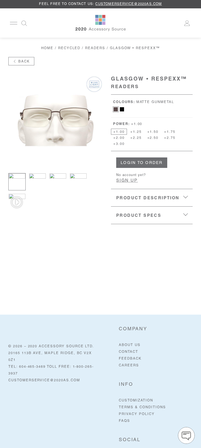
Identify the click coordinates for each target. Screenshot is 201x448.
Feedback (130, 358)
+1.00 (119, 132)
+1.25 (136, 132)
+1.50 (153, 132)
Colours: (143, 102)
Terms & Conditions (142, 407)
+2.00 (119, 138)
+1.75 (169, 132)
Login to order (142, 163)
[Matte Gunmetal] (115, 109)
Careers (129, 365)
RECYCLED (69, 48)
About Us (130, 345)
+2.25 (136, 138)
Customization (136, 400)
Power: (127, 124)
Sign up (127, 181)
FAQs (124, 421)
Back (23, 61)
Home (47, 48)
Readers (95, 48)
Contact (128, 352)
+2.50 (153, 138)
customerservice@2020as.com (128, 4)
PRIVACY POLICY (136, 414)
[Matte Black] (122, 109)
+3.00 (119, 144)
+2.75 (169, 138)
